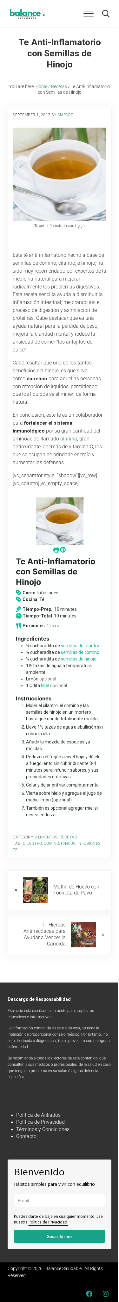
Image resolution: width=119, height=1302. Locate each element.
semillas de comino (80, 652)
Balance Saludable (63, 1268)
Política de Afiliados (38, 1115)
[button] (63, 549)
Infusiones (89, 843)
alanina (68, 439)
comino (51, 843)
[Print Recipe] (56, 549)
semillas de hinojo (78, 658)
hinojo (68, 843)
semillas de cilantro (80, 645)
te (15, 850)
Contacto (26, 1136)
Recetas (68, 837)
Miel (45, 685)
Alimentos (46, 837)
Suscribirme (59, 1236)
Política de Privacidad (40, 1122)
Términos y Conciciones (42, 1129)
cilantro (32, 843)
